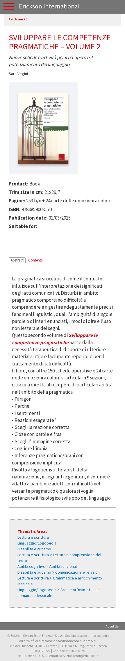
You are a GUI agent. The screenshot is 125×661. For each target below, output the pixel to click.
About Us (112, 626)
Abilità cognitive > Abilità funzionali (47, 566)
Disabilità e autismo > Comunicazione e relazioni (59, 572)
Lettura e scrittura (33, 537)
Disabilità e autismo (34, 549)
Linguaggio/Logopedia (36, 543)
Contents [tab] (35, 260)
